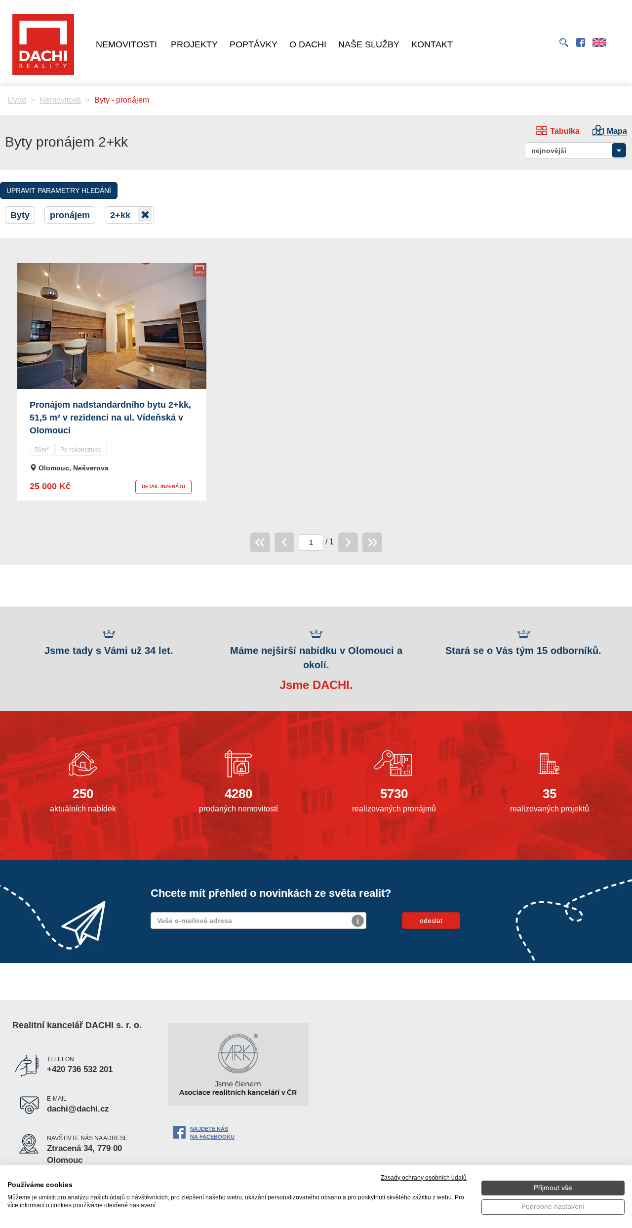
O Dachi (307, 44)
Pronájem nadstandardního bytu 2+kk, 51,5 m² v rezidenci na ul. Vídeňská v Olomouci (110, 417)
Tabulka (565, 131)
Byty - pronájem (121, 100)
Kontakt (432, 44)
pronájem (70, 215)
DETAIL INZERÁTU (163, 486)
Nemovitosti (126, 44)
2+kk (121, 215)
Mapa (617, 131)
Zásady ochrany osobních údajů (424, 1177)
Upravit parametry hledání (58, 190)
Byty (20, 215)
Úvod (16, 100)
